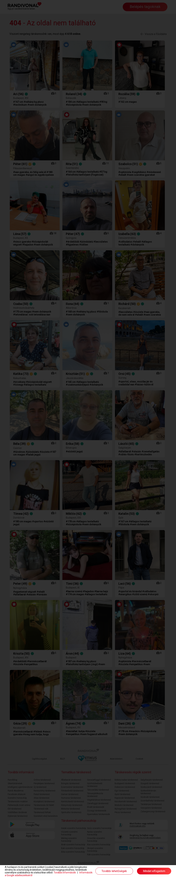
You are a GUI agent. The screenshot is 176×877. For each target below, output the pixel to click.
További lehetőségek (114, 871)
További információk (65, 872)
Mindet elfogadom (154, 871)
